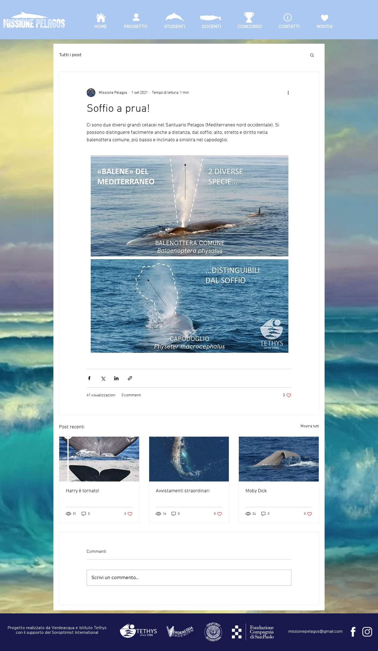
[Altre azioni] (288, 92)
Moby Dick (256, 491)
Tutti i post (70, 55)
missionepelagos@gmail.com (315, 632)
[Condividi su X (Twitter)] (102, 378)
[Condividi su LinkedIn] (116, 378)
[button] (312, 55)
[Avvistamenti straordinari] (189, 459)
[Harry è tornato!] (99, 459)
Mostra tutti (310, 426)
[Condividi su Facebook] (89, 378)
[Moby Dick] (279, 459)
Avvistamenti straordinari (182, 491)
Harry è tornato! (82, 491)
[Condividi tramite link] (130, 378)
